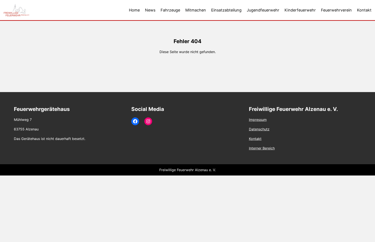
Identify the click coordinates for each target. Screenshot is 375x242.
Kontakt (255, 138)
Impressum (258, 119)
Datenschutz (259, 129)
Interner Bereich (262, 148)
